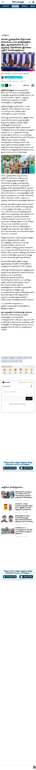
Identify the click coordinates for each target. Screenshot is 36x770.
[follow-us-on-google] (32, 85)
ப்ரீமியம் (15, 6)
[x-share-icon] (6, 86)
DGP (21, 361)
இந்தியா (13, 358)
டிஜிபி (25, 358)
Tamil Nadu (4, 361)
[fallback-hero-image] (7, 494)
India (30, 358)
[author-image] (2, 77)
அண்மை (5, 6)
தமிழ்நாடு (19, 358)
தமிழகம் (25, 6)
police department (13, 361)
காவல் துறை (5, 358)
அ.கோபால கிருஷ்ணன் (14, 77)
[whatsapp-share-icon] (2, 86)
